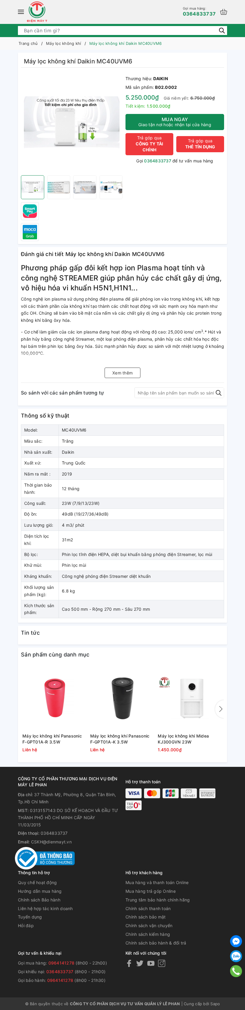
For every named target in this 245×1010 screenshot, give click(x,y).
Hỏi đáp (26, 925)
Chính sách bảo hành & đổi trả (155, 942)
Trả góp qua (149, 143)
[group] (72, 123)
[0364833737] (236, 971)
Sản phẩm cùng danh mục (55, 654)
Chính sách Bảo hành (39, 899)
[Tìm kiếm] (222, 30)
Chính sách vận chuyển (148, 925)
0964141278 (61, 962)
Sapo (215, 1003)
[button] (219, 709)
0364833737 (199, 11)
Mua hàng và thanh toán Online (157, 882)
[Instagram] (161, 963)
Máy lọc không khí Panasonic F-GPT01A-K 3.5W (120, 738)
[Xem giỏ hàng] (223, 11)
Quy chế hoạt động (37, 882)
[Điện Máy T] (37, 11)
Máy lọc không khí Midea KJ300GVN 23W (183, 738)
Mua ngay (174, 121)
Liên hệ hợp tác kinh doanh (45, 908)
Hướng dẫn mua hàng (40, 891)
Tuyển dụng (30, 916)
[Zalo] (236, 956)
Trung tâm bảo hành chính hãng (157, 899)
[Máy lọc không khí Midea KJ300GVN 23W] (190, 698)
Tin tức (30, 633)
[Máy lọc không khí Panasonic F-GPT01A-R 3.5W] (54, 698)
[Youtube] (150, 963)
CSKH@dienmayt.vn (51, 841)
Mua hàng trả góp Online (150, 891)
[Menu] (21, 11)
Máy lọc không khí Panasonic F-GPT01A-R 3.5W (52, 738)
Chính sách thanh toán (148, 908)
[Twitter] (139, 963)
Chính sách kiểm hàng (147, 934)
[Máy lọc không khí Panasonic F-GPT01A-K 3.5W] (122, 698)
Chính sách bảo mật (145, 916)
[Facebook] (129, 963)
